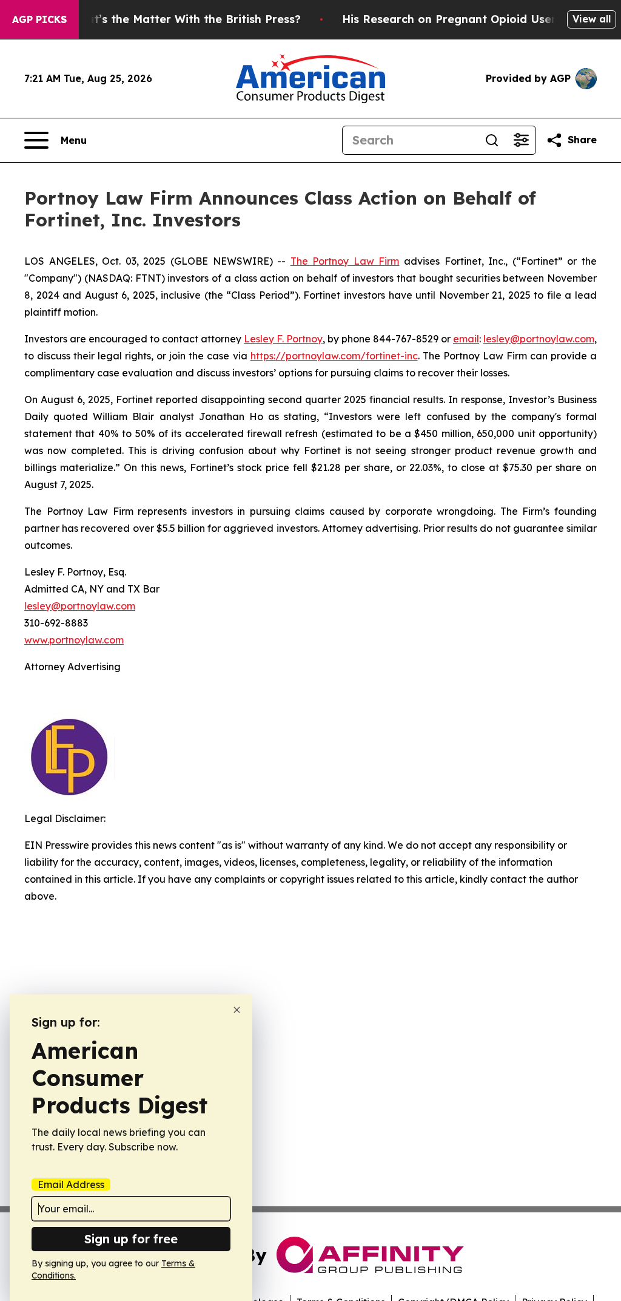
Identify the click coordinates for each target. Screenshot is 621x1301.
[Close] (237, 1010)
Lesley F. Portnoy (283, 339)
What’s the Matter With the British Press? (185, 19)
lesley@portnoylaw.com (538, 339)
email (466, 339)
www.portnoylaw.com (74, 640)
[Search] (491, 140)
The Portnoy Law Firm (345, 261)
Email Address (71, 1184)
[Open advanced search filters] (520, 140)
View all (591, 19)
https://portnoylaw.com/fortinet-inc (334, 356)
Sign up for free (131, 1238)
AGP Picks (39, 19)
